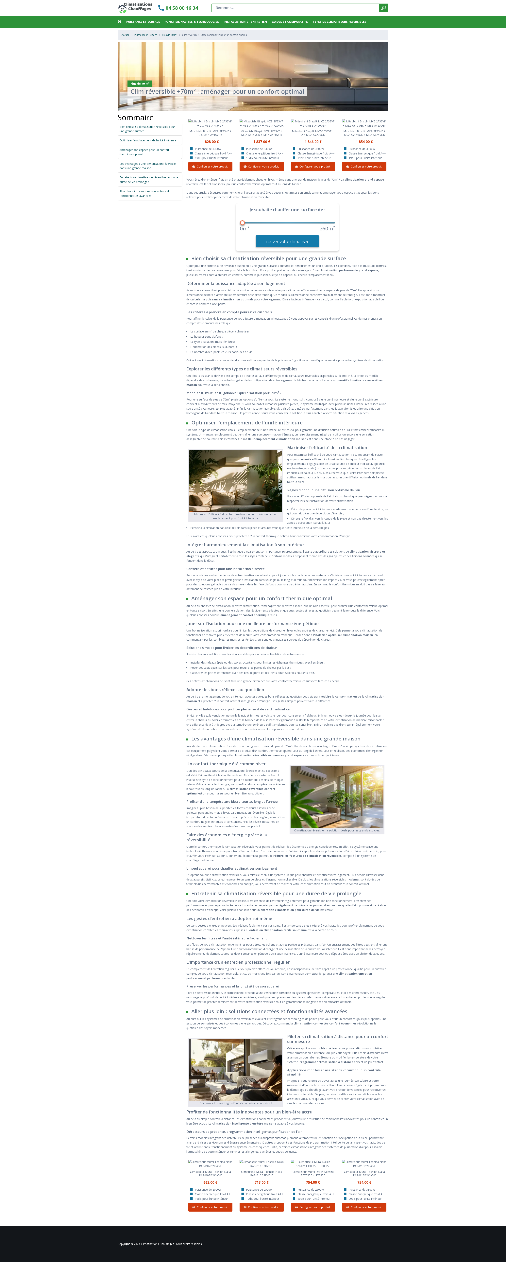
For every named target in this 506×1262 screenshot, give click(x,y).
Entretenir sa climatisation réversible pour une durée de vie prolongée (149, 179)
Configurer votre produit (212, 166)
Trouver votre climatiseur (287, 241)
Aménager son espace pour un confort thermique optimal (144, 152)
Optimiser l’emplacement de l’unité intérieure (148, 140)
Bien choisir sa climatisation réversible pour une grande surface (147, 129)
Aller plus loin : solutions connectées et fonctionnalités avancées (144, 193)
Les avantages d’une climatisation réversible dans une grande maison (148, 166)
